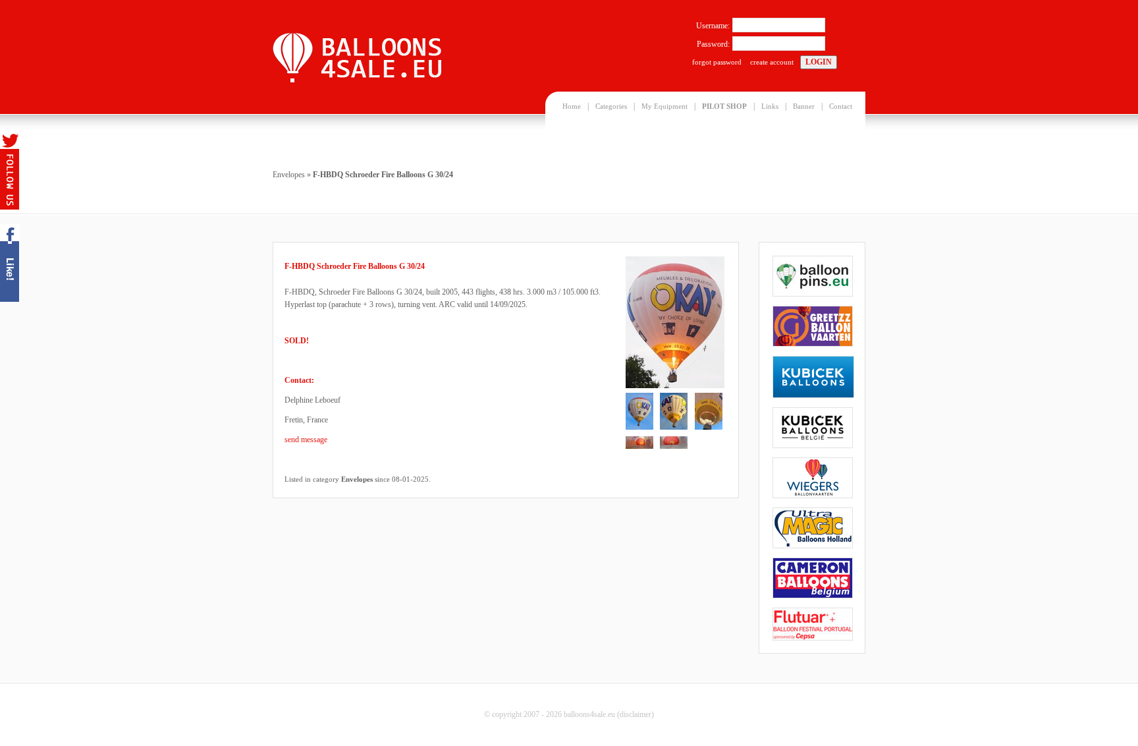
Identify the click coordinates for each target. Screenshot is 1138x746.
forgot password (717, 62)
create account (772, 62)
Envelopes (289, 174)
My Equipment (664, 106)
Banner (804, 106)
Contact (840, 106)
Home (571, 106)
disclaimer (635, 714)
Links (769, 106)
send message (305, 439)
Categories (611, 106)
